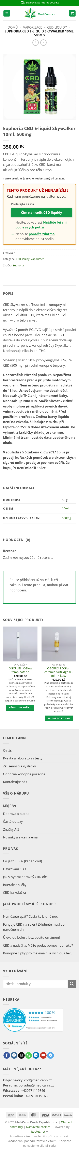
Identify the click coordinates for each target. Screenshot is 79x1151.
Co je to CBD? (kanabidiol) (22, 861)
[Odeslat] (72, 984)
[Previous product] (43, 42)
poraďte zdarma (42, 234)
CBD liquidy (57, 27)
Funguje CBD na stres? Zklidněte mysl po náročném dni (34, 927)
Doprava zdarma (35, 2)
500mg (66, 518)
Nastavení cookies (38, 1127)
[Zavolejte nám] (28, 1055)
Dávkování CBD (14, 869)
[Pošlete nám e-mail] (21, 1055)
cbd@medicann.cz (38, 1080)
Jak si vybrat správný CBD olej (25, 877)
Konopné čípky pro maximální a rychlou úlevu (38, 953)
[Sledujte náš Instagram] (14, 1055)
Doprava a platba (16, 813)
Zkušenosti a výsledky (19, 766)
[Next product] (35, 42)
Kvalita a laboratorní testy (22, 758)
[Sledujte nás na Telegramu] (50, 1055)
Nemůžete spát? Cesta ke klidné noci (31, 916)
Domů (13, 27)
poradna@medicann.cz (36, 1085)
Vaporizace (32, 27)
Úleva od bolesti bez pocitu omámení (31, 937)
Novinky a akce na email (21, 837)
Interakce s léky (14, 885)
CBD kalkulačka (14, 892)
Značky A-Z (11, 829)
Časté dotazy (13, 821)
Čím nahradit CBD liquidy (41, 212)
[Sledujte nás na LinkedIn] (36, 1055)
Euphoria (18, 265)
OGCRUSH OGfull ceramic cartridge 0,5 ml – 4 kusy (58, 672)
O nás (7, 750)
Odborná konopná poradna (24, 774)
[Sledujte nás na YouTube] (43, 1055)
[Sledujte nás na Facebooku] (6, 1055)
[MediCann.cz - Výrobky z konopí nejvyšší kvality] (39, 13)
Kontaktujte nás (15, 782)
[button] (6, 13)
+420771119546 (33, 1090)
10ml (65, 508)
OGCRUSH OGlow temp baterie (20, 670)
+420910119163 (36, 1096)
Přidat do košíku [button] (20, 707)
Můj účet (9, 806)
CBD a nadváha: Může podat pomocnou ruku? (38, 945)
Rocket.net (38, 1131)
